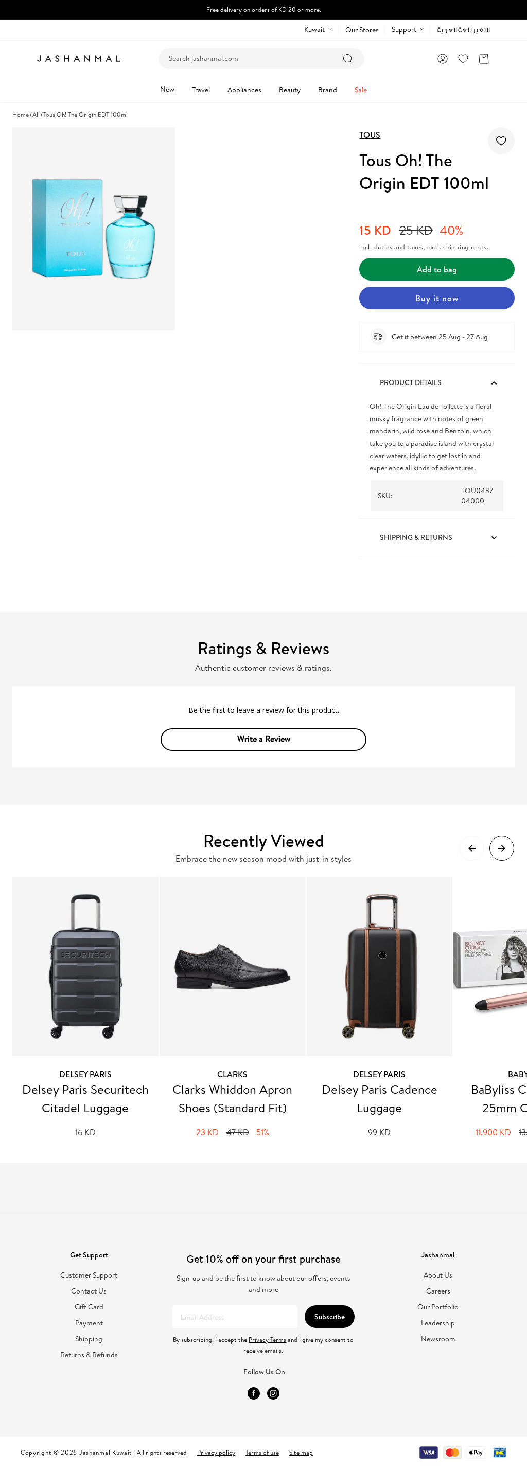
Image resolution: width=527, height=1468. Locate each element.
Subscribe (329, 1317)
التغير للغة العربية (463, 30)
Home (20, 114)
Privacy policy (216, 1452)
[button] (484, 59)
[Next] (501, 848)
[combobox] (261, 58)
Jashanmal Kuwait (105, 1452)
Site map (301, 1452)
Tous (369, 135)
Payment (89, 1323)
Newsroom (438, 1339)
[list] (269, 1008)
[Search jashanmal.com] (348, 58)
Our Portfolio (438, 1307)
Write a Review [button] (263, 738)
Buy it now (437, 298)
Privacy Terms (267, 1339)
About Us (438, 1275)
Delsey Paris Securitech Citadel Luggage (85, 1098)
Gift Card (89, 1307)
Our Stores (362, 30)
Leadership (438, 1323)
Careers (438, 1291)
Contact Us (89, 1291)
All (36, 114)
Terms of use (262, 1452)
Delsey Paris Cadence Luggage (379, 1098)
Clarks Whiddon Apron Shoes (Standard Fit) (232, 1098)
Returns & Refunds (89, 1355)
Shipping (88, 1339)
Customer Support (88, 1275)
